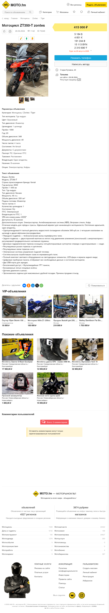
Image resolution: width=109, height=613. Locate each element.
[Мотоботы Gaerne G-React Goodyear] (17, 349)
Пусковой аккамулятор (12, 395)
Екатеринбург (7, 366)
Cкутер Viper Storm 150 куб (14, 320)
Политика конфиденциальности (68, 569)
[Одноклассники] (28, 285)
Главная (14, 18)
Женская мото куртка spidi (48, 395)
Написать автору (81, 64)
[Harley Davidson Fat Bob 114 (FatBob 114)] (91, 306)
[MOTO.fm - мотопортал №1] (6, 4)
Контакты (38, 576)
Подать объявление (96, 4)
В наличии (15, 163)
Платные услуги (41, 572)
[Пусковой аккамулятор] (17, 383)
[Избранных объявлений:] (74, 12)
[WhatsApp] (41, 285)
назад (6, 18)
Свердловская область (18, 364)
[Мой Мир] (33, 285)
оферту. (78, 606)
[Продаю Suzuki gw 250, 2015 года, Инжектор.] (65, 306)
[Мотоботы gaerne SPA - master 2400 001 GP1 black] (52, 349)
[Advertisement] (54, 464)
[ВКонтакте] (24, 285)
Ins (82, 595)
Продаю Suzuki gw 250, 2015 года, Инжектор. (74, 320)
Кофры (27, 167)
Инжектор (20, 123)
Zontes (35, 18)
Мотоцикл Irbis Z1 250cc (39, 320)
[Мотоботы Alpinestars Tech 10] (87, 349)
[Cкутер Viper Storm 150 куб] (14, 306)
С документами (19, 149)
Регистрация (88, 576)
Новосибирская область (18, 398)
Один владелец (20, 159)
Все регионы (75, 4)
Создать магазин (90, 568)
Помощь (62, 583)
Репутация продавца (68, 79)
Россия (5, 364)
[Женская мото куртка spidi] (52, 383)
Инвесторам (64, 575)
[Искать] (31, 12)
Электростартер (16, 167)
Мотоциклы (25, 18)
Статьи (62, 587)
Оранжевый (12, 119)
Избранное (87, 580)
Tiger (43, 18)
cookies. (94, 606)
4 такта (17, 143)
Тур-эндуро (21, 116)
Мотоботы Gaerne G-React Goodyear (17, 362)
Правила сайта (65, 579)
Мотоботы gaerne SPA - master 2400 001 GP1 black (54, 362)
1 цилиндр (17, 126)
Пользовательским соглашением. (36, 606)
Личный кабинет (90, 572)
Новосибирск (7, 400)
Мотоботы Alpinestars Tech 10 (84, 362)
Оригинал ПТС (19, 153)
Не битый (16, 146)
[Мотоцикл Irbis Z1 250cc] (40, 306)
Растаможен (16, 156)
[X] (37, 285)
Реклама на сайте (42, 568)
